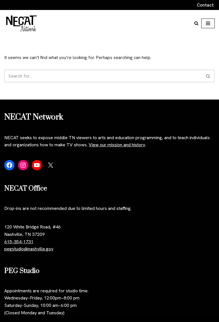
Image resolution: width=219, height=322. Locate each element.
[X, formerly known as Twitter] (50, 165)
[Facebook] (9, 165)
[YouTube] (37, 165)
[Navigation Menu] (208, 23)
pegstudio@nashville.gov (28, 249)
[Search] (196, 23)
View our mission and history (117, 145)
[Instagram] (23, 165)
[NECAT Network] (21, 23)
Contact (205, 5)
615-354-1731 (18, 242)
